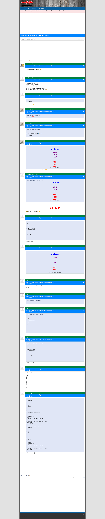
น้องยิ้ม (58, 10)
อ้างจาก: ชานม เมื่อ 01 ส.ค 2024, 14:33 (33, 99)
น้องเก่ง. (52, 10)
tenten (55, 10)
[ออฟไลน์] (22, 65)
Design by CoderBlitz (23, 515)
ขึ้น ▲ (84, 514)
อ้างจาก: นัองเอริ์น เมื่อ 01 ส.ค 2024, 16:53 (34, 300)
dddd (60, 10)
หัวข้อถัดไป (82, 39)
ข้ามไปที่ (68, 477)
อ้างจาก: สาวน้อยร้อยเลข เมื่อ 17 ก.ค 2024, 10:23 (35, 221)
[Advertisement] (52, 24)
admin (62, 10)
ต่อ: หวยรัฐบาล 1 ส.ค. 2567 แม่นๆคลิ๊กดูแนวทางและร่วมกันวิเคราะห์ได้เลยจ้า (40, 65)
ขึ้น (21, 475)
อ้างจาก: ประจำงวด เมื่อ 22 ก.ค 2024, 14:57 (34, 399)
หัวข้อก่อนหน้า (77, 39)
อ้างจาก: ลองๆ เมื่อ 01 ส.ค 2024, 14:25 (33, 129)
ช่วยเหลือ (81, 514)
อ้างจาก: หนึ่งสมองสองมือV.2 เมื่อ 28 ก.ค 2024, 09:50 (35, 147)
